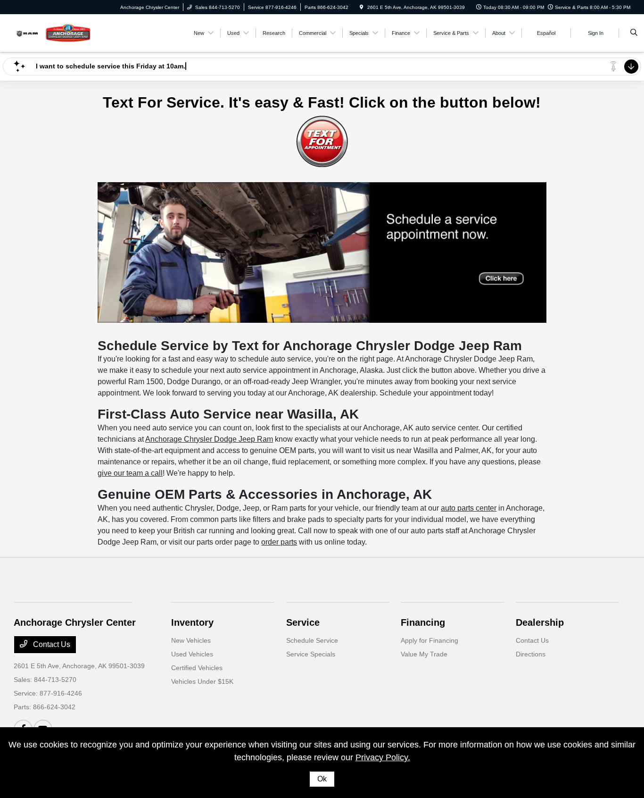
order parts (279, 542)
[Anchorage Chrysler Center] (56, 32)
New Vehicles (191, 640)
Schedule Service (312, 640)
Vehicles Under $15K (202, 681)
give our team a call (130, 473)
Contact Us (50, 644)
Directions (530, 654)
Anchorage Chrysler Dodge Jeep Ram (209, 439)
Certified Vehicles (197, 668)
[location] (361, 7)
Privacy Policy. (382, 757)
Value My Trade (424, 654)
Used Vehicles (192, 654)
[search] (633, 33)
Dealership (540, 622)
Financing (423, 622)
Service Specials (310, 654)
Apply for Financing (429, 640)
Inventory (192, 622)
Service (303, 622)
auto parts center (468, 508)
